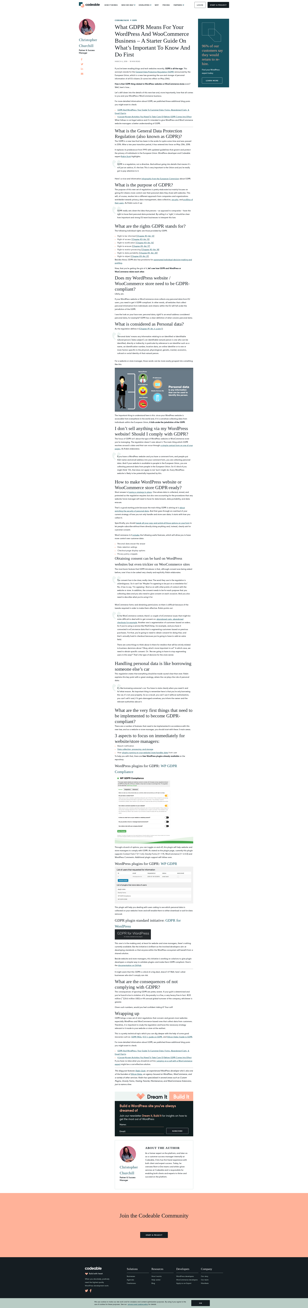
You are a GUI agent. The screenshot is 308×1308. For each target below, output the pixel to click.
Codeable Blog (122, 20)
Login (200, 5)
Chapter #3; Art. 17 (141, 246)
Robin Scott (126, 156)
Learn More (212, 80)
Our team (205, 1279)
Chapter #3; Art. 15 (140, 239)
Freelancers (131, 1283)
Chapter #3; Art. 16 (144, 242)
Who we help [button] (127, 5)
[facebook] (90, 1290)
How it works (111, 5)
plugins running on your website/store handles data (145, 752)
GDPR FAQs (136, 1036)
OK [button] (200, 1303)
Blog (153, 1283)
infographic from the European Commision (160, 178)
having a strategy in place (140, 492)
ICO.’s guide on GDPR (152, 1036)
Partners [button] (178, 5)
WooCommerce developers (187, 1279)
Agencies (130, 1279)
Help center (155, 1279)
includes (136, 534)
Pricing (166, 5)
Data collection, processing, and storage (135, 749)
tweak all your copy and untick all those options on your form (162, 522)
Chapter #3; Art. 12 (145, 235)
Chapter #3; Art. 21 (140, 256)
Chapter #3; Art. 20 (148, 252)
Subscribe (177, 1131)
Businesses (131, 1276)
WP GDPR (169, 864)
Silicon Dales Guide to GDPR (179, 1036)
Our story (204, 1276)
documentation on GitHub (129, 965)
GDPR (134, 20)
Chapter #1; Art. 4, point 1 (151, 328)
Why (157, 5)
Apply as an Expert (183, 1283)
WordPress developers (185, 1276)
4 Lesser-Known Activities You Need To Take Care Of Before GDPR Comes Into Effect (154, 116)
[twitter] (86, 1290)
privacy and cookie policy (138, 1304)
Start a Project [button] (154, 1235)
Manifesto (205, 1283)
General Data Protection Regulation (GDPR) (154, 71)
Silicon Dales (136, 1074)
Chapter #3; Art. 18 (150, 249)
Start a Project (218, 5)
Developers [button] (144, 5)
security (175, 199)
